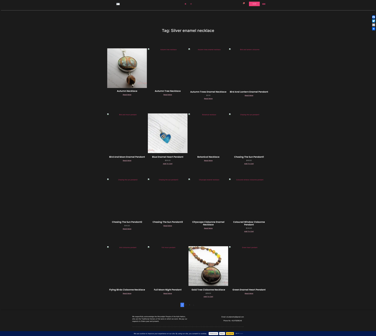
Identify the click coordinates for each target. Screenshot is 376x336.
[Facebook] (374, 17)
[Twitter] (374, 21)
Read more (127, 95)
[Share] (374, 29)
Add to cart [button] (167, 164)
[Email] (374, 25)
